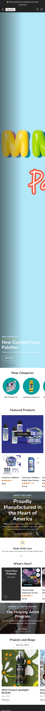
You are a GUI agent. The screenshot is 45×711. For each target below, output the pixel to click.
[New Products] (5, 597)
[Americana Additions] (11, 464)
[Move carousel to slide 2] (5, 365)
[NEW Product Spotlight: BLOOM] (20, 668)
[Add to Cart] (18, 458)
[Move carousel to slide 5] (14, 365)
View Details (23, 5)
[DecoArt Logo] (10, 9)
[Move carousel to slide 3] (8, 365)
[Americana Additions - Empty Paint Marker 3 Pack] (31, 464)
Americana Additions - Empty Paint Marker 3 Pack (31, 480)
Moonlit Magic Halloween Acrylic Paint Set (30, 593)
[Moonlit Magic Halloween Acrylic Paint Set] (31, 577)
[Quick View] (18, 462)
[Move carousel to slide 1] (3, 365)
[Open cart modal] (41, 9)
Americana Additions (10, 477)
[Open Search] (37, 9)
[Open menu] (3, 9)
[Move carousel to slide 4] (11, 365)
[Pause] (17, 365)
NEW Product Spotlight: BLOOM (15, 691)
